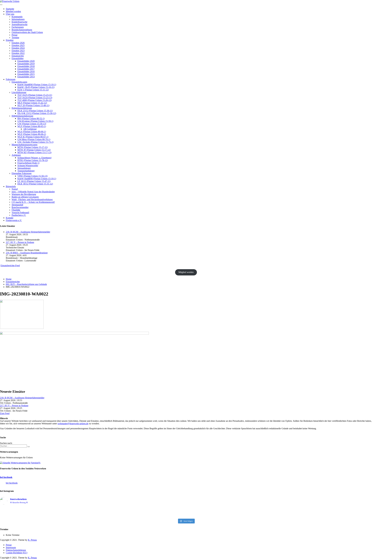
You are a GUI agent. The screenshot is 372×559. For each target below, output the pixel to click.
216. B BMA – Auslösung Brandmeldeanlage (27, 252)
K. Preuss (32, 540)
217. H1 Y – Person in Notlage (20, 242)
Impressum (11, 547)
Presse (9, 545)
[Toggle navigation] (1, 4)
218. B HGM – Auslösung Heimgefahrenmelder (28, 232)
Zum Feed (4, 413)
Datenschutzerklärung (16, 550)
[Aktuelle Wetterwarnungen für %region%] (20, 462)
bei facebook (6, 477)
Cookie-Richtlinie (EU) (16, 552)
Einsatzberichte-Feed (10, 265)
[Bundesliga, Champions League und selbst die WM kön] (186, 512)
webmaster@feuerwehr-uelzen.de (73, 423)
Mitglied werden (186, 272)
